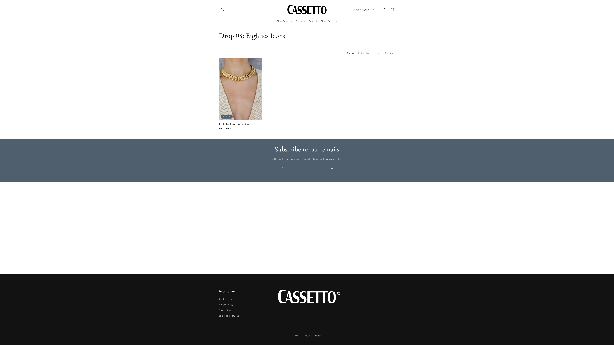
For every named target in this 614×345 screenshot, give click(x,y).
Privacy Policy (226, 304)
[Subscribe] (332, 168)
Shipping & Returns (229, 315)
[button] (222, 9)
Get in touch (225, 299)
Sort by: (350, 53)
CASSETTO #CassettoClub (310, 336)
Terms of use (225, 310)
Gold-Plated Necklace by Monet (234, 124)
